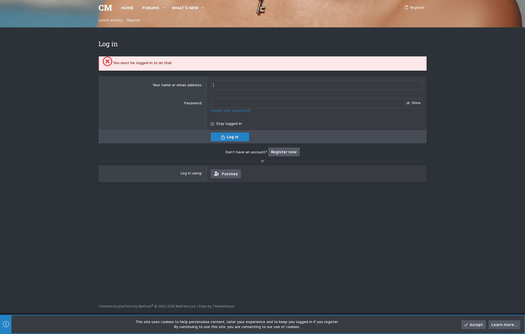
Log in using (191, 173)
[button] (164, 7)
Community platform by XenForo (147, 306)
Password (192, 103)
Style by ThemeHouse (216, 306)
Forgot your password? (231, 110)
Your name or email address (177, 85)
